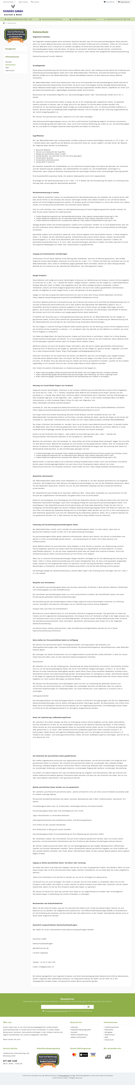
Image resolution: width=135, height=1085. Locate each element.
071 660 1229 (10, 1061)
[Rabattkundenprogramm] (48, 1061)
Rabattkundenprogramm (81, 1030)
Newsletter (109, 1030)
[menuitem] (124, 2)
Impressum (9, 70)
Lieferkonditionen (112, 1027)
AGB (7, 68)
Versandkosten (65, 1075)
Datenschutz (10, 65)
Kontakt (8, 62)
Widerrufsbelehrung (79, 1035)
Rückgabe (108, 1032)
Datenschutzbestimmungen (57, 1011)
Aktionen (74, 1027)
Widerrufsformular (78, 1037)
